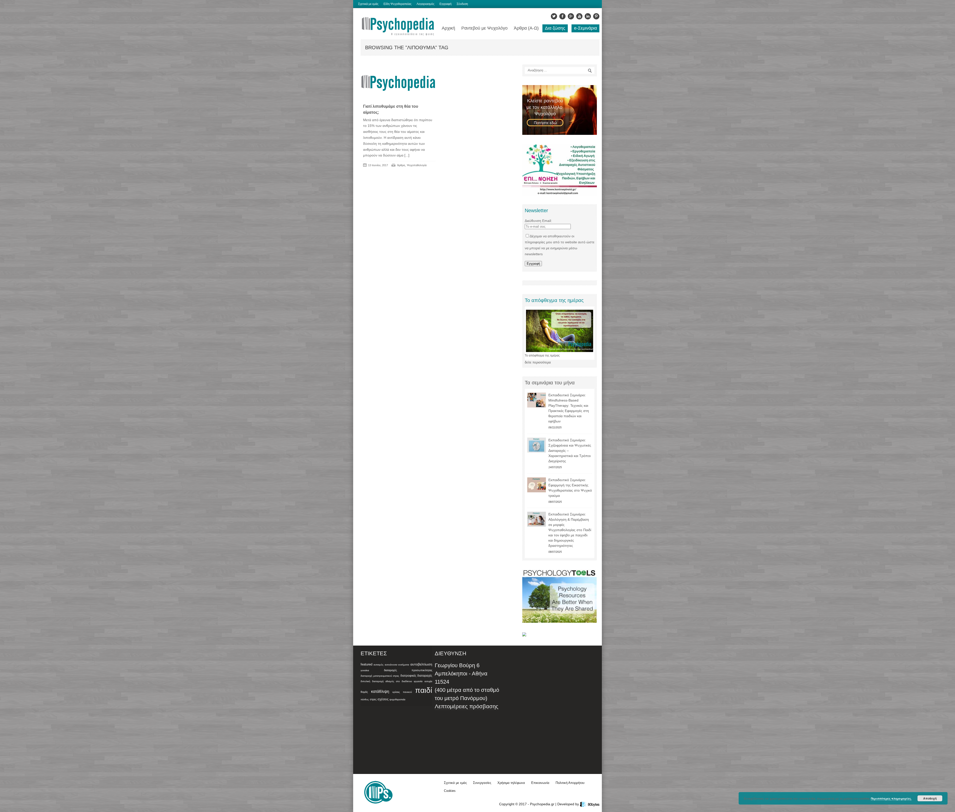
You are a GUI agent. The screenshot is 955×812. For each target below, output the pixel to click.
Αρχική (448, 28)
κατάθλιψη (380, 691)
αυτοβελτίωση (421, 664)
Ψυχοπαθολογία (417, 165)
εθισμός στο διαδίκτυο (398, 681)
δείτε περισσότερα (538, 362)
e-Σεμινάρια (585, 28)
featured (366, 664)
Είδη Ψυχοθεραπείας (397, 4)
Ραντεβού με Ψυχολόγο (484, 28)
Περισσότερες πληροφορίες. (891, 798)
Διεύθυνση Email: (538, 221)
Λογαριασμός (425, 4)
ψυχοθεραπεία (397, 699)
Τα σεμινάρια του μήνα (550, 382)
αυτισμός (378, 664)
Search (590, 71)
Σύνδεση (462, 4)
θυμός (364, 691)
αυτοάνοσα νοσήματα (397, 664)
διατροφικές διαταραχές (416, 675)
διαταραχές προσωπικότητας (408, 670)
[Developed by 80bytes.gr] (589, 804)
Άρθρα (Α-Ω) (526, 28)
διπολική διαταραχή (372, 681)
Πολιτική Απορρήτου (570, 783)
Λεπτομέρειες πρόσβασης (466, 706)
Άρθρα (401, 165)
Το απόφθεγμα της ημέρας (542, 355)
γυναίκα (365, 670)
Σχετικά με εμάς (368, 4)
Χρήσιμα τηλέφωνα (511, 783)
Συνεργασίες (482, 783)
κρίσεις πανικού (402, 692)
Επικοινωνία (540, 783)
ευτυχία (428, 681)
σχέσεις (383, 699)
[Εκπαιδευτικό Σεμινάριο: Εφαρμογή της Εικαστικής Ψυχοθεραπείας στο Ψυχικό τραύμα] (536, 484)
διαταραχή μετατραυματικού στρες (380, 675)
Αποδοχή (930, 798)
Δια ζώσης (555, 28)
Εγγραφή (445, 4)
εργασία (418, 681)
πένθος (365, 699)
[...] (406, 155)
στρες (373, 699)
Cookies (450, 791)
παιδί (423, 690)
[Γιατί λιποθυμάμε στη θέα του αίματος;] (398, 83)
